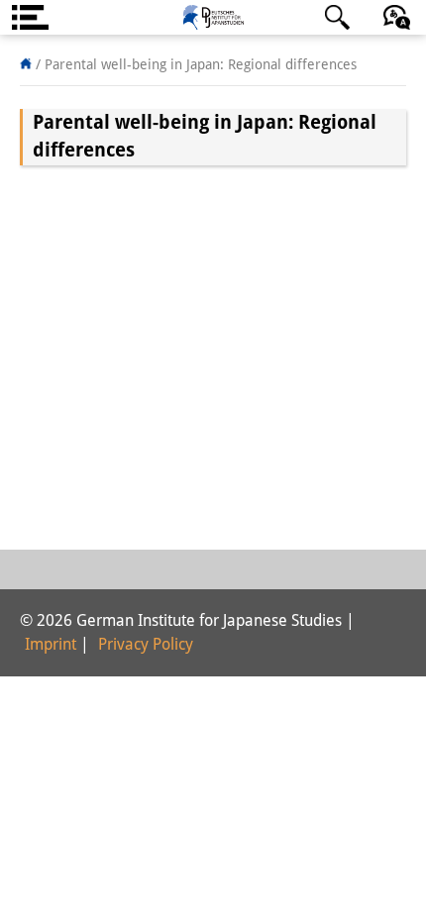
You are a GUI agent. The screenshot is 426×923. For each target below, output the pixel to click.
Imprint (50, 644)
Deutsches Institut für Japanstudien (213, 17)
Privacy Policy (145, 644)
